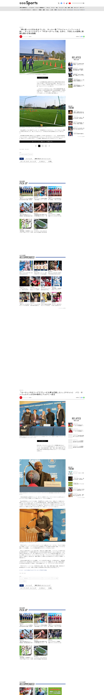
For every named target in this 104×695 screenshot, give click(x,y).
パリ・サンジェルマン (47, 578)
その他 (49, 161)
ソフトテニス (69, 9)
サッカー (59, 9)
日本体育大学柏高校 (23, 154)
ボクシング (76, 7)
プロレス (48, 7)
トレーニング (29, 158)
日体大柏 (30, 154)
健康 (44, 9)
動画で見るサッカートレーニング (42, 158)
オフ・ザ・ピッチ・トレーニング (28, 161)
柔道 (72, 7)
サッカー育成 (55, 578)
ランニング (61, 7)
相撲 (69, 7)
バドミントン (76, 9)
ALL (22, 158)
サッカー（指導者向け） (40, 7)
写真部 (40, 9)
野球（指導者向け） (24, 7)
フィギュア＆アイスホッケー (25, 9)
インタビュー (42, 161)
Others (47, 9)
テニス (64, 9)
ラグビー (82, 9)
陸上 (57, 7)
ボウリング (82, 7)
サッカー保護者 (23, 581)
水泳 (66, 7)
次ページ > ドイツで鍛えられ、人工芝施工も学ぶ (42, 141)
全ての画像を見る (42, 77)
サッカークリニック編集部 (27, 36)
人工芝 (51, 9)
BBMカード (35, 9)
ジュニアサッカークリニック (36, 578)
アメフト (53, 7)
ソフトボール (31, 7)
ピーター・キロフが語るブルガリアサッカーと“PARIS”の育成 (33, 570)
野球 (55, 9)
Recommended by (80, 136)
